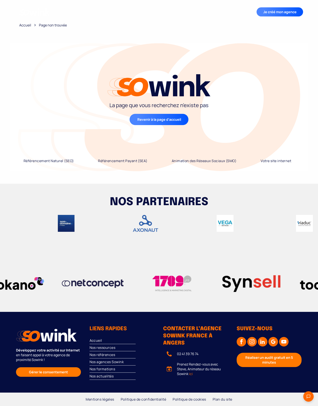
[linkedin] (262, 342)
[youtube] (284, 342)
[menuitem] (72, 12)
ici (191, 373)
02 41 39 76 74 (187, 353)
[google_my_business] (273, 342)
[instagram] (252, 342)
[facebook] (241, 342)
